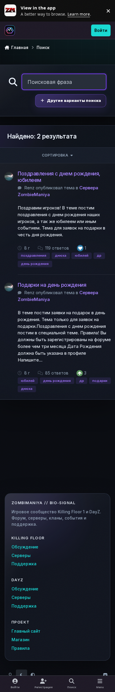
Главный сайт (26, 631)
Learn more (12, 11)
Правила (21, 648)
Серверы (21, 555)
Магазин (20, 639)
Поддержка (24, 563)
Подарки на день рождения (52, 285)
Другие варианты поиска (74, 100)
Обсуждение (25, 547)
